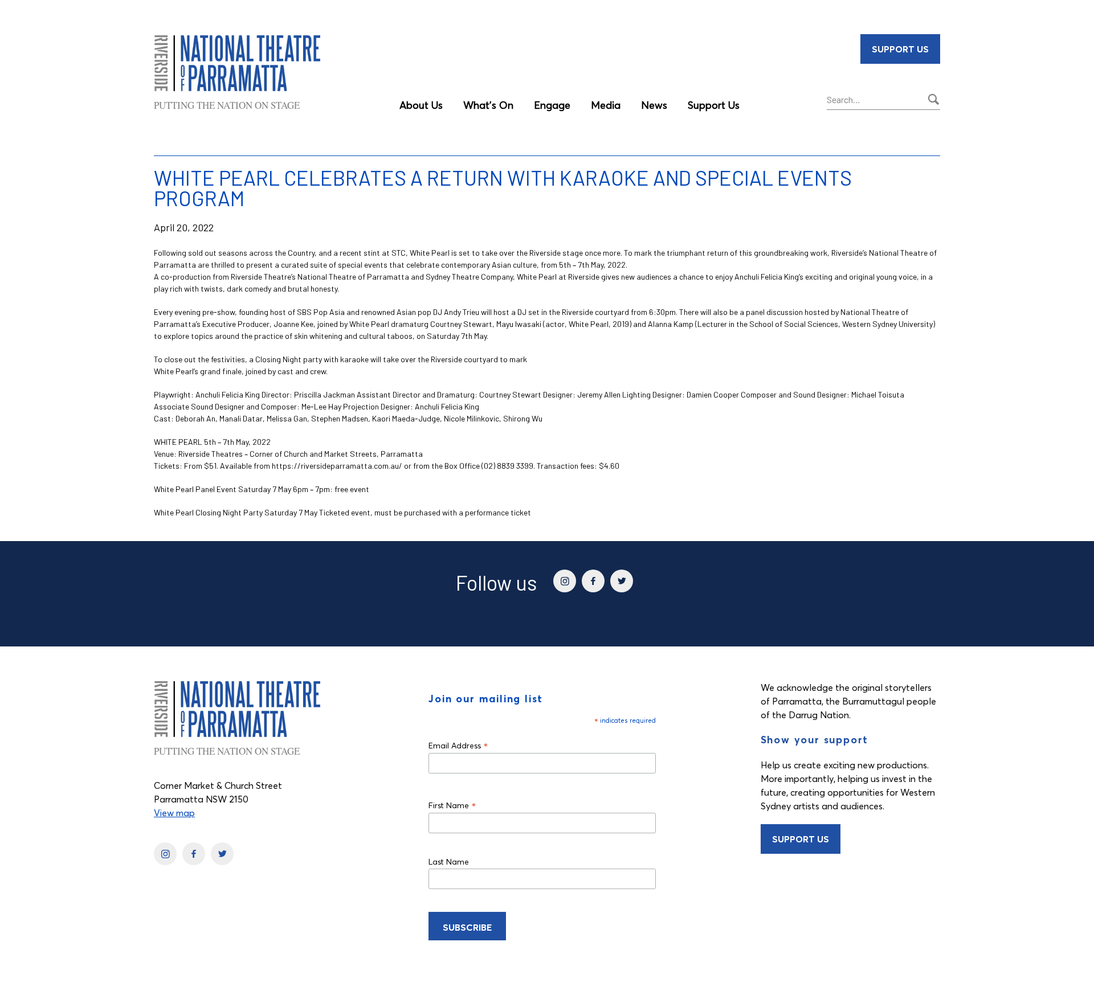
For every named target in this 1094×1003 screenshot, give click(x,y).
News (654, 105)
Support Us (714, 105)
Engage (552, 105)
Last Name (448, 862)
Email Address (458, 745)
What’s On (488, 105)
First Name (452, 805)
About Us (421, 105)
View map (174, 812)
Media (606, 105)
